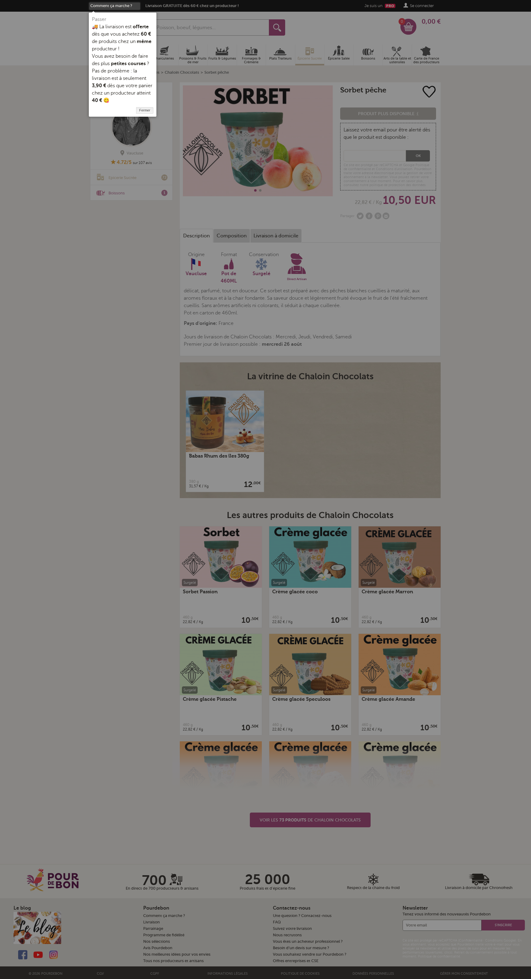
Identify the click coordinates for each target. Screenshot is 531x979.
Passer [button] (99, 19)
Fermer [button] (144, 110)
